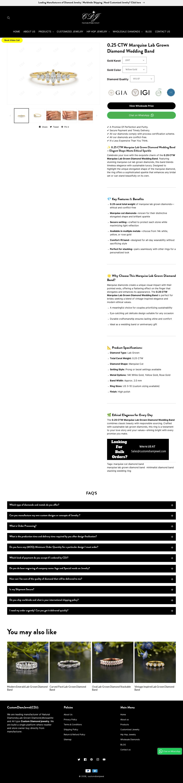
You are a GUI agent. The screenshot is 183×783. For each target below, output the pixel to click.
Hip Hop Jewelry (128, 734)
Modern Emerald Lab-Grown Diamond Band (27, 688)
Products (124, 724)
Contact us (125, 749)
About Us (68, 714)
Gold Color (114, 69)
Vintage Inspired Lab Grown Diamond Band (154, 688)
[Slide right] (97, 116)
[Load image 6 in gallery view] (69, 115)
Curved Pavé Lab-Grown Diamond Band (68, 688)
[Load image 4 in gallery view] (37, 115)
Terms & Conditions (73, 724)
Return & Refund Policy (74, 734)
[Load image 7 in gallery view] (85, 115)
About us (124, 719)
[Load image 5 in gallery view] (53, 115)
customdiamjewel (96, 776)
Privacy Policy (70, 719)
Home (123, 714)
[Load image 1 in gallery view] (21, 115)
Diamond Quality (118, 79)
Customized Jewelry (129, 729)
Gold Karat (114, 60)
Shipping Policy (71, 729)
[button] (9, 18)
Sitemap (67, 739)
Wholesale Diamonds (130, 739)
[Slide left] (10, 116)
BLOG (123, 744)
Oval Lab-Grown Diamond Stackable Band (111, 688)
